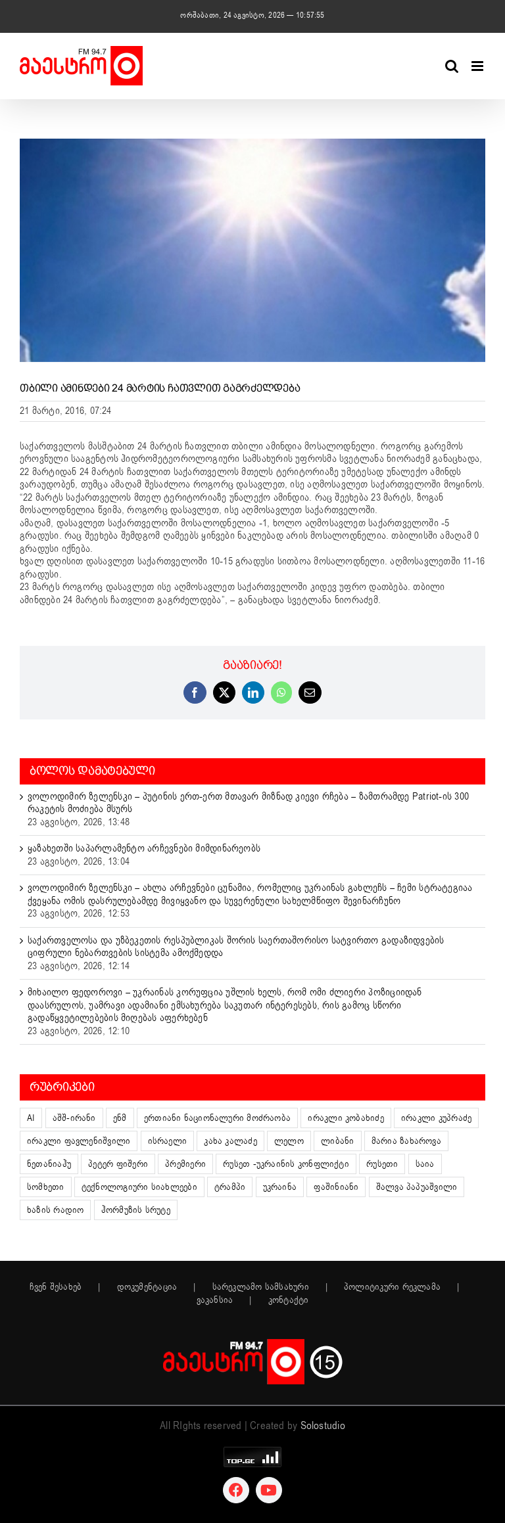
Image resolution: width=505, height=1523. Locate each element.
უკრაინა (280, 1187)
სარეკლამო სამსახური (260, 1287)
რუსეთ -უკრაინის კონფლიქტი (286, 1164)
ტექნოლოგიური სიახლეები (139, 1187)
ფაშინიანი (336, 1187)
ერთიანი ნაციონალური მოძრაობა (217, 1118)
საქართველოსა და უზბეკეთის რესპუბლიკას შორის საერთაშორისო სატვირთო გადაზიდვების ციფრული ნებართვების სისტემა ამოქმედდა (236, 947)
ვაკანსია (215, 1300)
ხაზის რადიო (55, 1210)
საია (425, 1164)
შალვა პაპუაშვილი (417, 1187)
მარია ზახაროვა (406, 1141)
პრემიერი (185, 1164)
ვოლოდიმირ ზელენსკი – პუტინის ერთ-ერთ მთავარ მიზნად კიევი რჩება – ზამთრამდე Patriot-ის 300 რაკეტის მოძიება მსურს (248, 803)
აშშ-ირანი (74, 1118)
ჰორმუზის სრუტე (135, 1210)
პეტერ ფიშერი (118, 1164)
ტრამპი (229, 1187)
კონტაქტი (288, 1300)
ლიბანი (337, 1141)
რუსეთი (382, 1164)
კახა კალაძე (230, 1141)
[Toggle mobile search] (451, 66)
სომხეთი (45, 1187)
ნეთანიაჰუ (49, 1164)
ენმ (120, 1118)
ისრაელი (167, 1141)
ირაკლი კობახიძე (345, 1118)
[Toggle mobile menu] (478, 66)
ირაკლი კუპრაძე (436, 1118)
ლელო (289, 1141)
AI (31, 1118)
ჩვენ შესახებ (56, 1287)
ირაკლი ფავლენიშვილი (78, 1141)
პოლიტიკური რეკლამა (392, 1287)
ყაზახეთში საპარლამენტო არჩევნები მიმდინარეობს (144, 848)
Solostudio (323, 1426)
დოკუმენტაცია (147, 1287)
